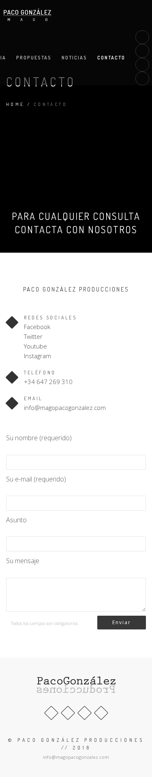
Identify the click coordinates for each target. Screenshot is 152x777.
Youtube (35, 346)
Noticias (74, 58)
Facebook (37, 327)
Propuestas (33, 58)
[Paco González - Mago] (27, 15)
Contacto (111, 58)
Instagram (37, 356)
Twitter (33, 336)
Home (15, 104)
